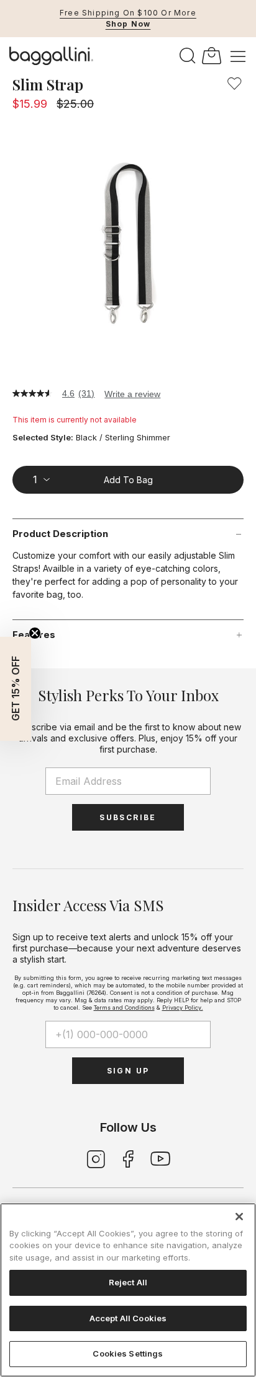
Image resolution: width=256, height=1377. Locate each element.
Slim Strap (47, 84)
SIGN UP (128, 1070)
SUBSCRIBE (128, 817)
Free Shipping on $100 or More (128, 12)
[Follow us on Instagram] (96, 1158)
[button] (234, 83)
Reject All (128, 1282)
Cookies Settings (128, 1353)
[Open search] (188, 56)
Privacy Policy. (182, 1007)
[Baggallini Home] (51, 55)
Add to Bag (128, 479)
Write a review (132, 394)
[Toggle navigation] (238, 55)
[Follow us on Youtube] (160, 1158)
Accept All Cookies (128, 1318)
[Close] (239, 1216)
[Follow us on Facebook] (128, 1158)
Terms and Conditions (124, 1007)
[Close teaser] (35, 633)
